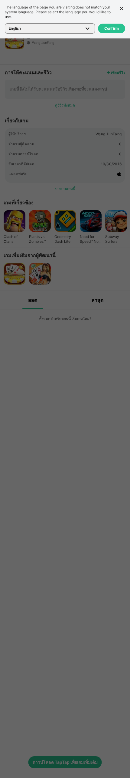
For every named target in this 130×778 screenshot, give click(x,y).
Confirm (111, 28)
